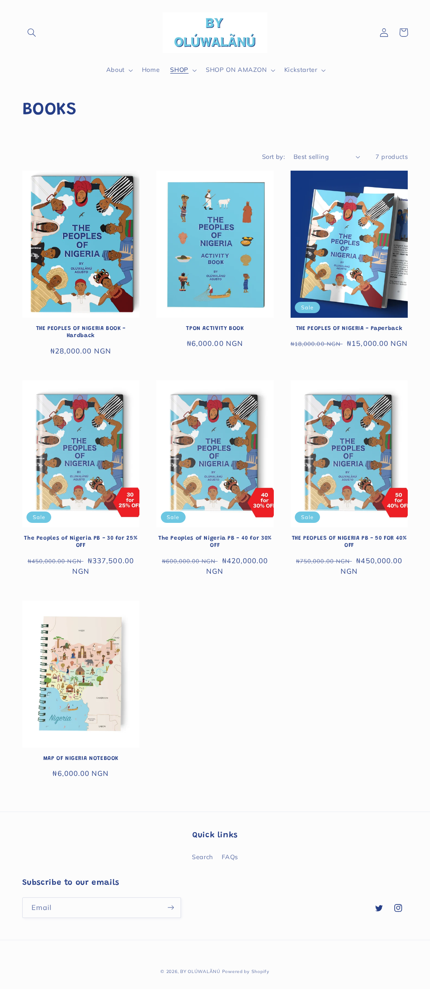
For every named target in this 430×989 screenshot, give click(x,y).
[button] (32, 32)
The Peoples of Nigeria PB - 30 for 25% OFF (80, 542)
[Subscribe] (170, 907)
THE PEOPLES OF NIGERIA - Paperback (349, 329)
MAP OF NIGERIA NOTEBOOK (81, 759)
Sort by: (273, 157)
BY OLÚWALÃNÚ (200, 971)
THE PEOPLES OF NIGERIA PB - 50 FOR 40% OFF (349, 542)
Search (202, 857)
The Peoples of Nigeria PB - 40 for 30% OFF (215, 542)
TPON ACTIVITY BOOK (215, 329)
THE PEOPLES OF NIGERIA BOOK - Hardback (81, 332)
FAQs (230, 857)
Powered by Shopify (246, 971)
